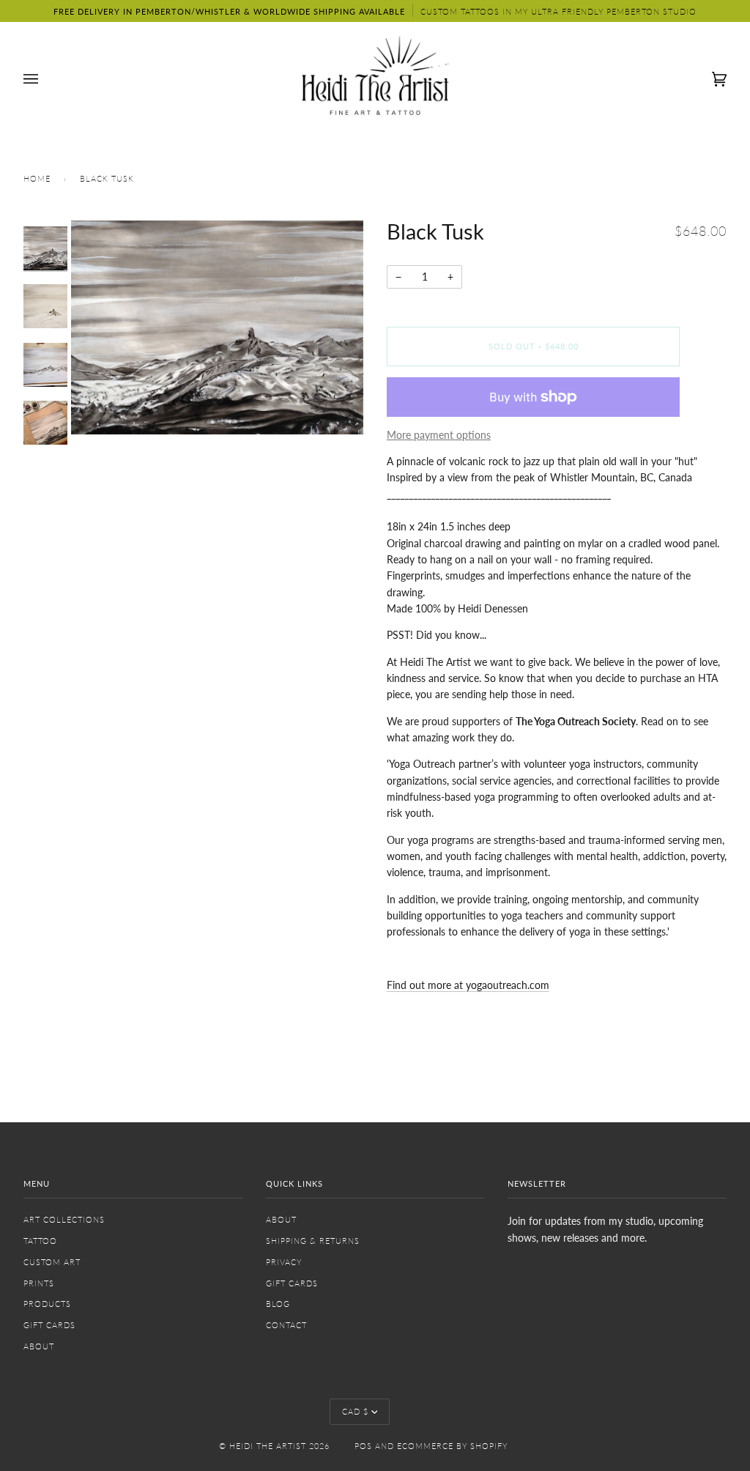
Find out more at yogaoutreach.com (468, 985)
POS (363, 1445)
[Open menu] (45, 79)
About (38, 1346)
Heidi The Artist (267, 1445)
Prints (38, 1283)
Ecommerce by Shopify (452, 1445)
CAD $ (355, 1411)
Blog (278, 1303)
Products (47, 1303)
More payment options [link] (439, 435)
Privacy (284, 1262)
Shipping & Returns (313, 1240)
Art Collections (64, 1219)
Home (37, 178)
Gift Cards (49, 1325)
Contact (286, 1325)
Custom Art (52, 1262)
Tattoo (40, 1240)
